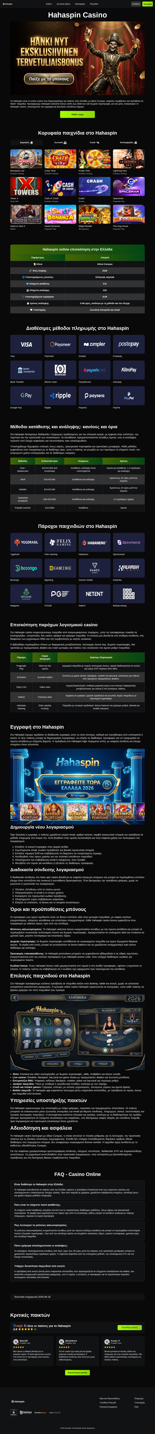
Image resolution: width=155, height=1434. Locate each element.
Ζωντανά (58, 142)
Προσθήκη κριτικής (130, 1327)
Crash (92, 142)
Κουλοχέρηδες (126, 142)
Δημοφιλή (24, 142)
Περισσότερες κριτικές (77, 1373)
